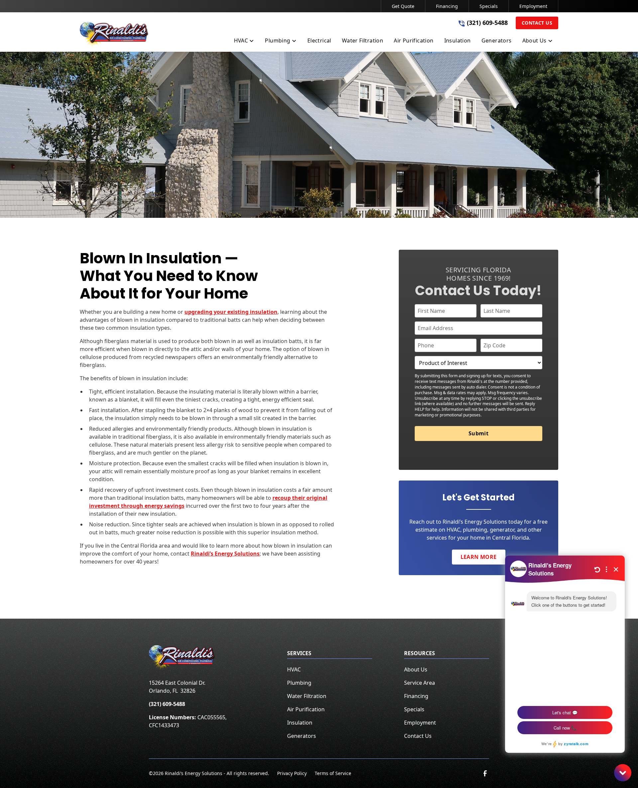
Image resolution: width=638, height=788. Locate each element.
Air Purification (306, 709)
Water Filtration (306, 696)
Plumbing (299, 682)
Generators (301, 736)
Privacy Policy (292, 773)
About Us (415, 669)
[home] (114, 35)
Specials (488, 6)
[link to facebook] (485, 773)
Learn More (479, 557)
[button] (244, 42)
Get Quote (403, 6)
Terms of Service (333, 773)
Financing (447, 6)
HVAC (294, 669)
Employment (533, 6)
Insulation (299, 722)
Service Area (419, 682)
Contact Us (537, 23)
